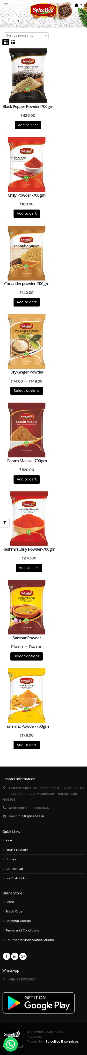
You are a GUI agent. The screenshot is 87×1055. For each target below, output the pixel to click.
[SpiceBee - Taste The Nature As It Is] (43, 10)
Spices (11, 859)
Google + (23, 956)
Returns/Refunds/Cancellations (30, 940)
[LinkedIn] (17, 20)
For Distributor (17, 878)
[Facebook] (9, 20)
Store (10, 902)
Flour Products (17, 850)
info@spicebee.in (31, 816)
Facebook (6, 956)
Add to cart (28, 125)
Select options (27, 391)
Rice (9, 840)
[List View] (13, 42)
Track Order (15, 911)
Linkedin (14, 956)
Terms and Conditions (22, 930)
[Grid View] (5, 42)
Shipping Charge (18, 921)
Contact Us (14, 869)
